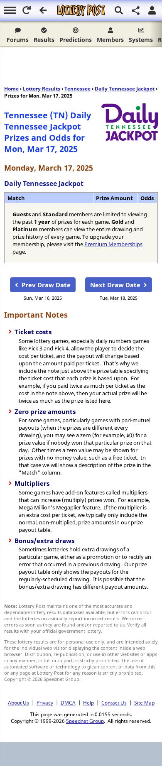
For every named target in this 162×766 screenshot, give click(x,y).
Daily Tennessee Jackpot (125, 88)
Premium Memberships (113, 244)
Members (110, 40)
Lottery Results (41, 88)
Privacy (45, 702)
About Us (18, 702)
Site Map (144, 702)
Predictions (75, 40)
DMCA (68, 702)
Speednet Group (85, 720)
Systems (141, 40)
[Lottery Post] (81, 10)
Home (11, 88)
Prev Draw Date (46, 285)
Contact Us (114, 702)
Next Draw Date (115, 285)
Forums (18, 40)
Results (44, 40)
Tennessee (77, 88)
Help (88, 702)
